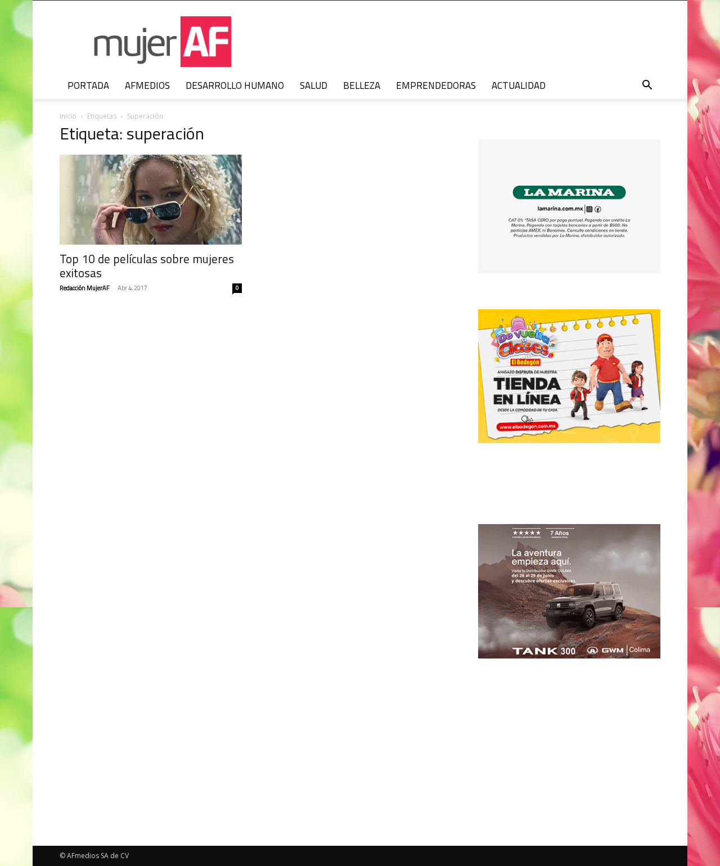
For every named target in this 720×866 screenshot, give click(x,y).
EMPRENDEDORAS (436, 85)
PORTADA (88, 85)
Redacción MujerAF (85, 287)
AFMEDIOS (147, 85)
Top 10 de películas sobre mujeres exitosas (147, 266)
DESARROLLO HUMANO (235, 85)
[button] (646, 86)
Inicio (68, 116)
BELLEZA (361, 85)
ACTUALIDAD (519, 85)
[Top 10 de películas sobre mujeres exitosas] (151, 200)
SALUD (313, 85)
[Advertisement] (569, 731)
